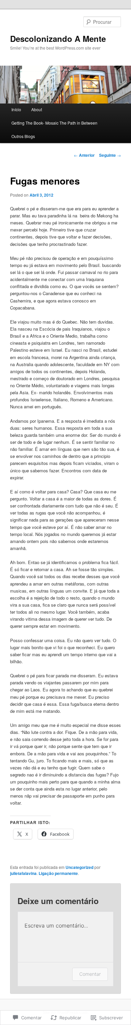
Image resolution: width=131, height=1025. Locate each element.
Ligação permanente (58, 873)
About (36, 109)
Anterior (84, 155)
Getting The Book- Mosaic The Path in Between (54, 123)
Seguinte (110, 155)
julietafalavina (23, 873)
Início (16, 109)
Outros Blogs (23, 136)
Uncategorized (79, 867)
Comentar (90, 974)
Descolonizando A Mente (58, 38)
